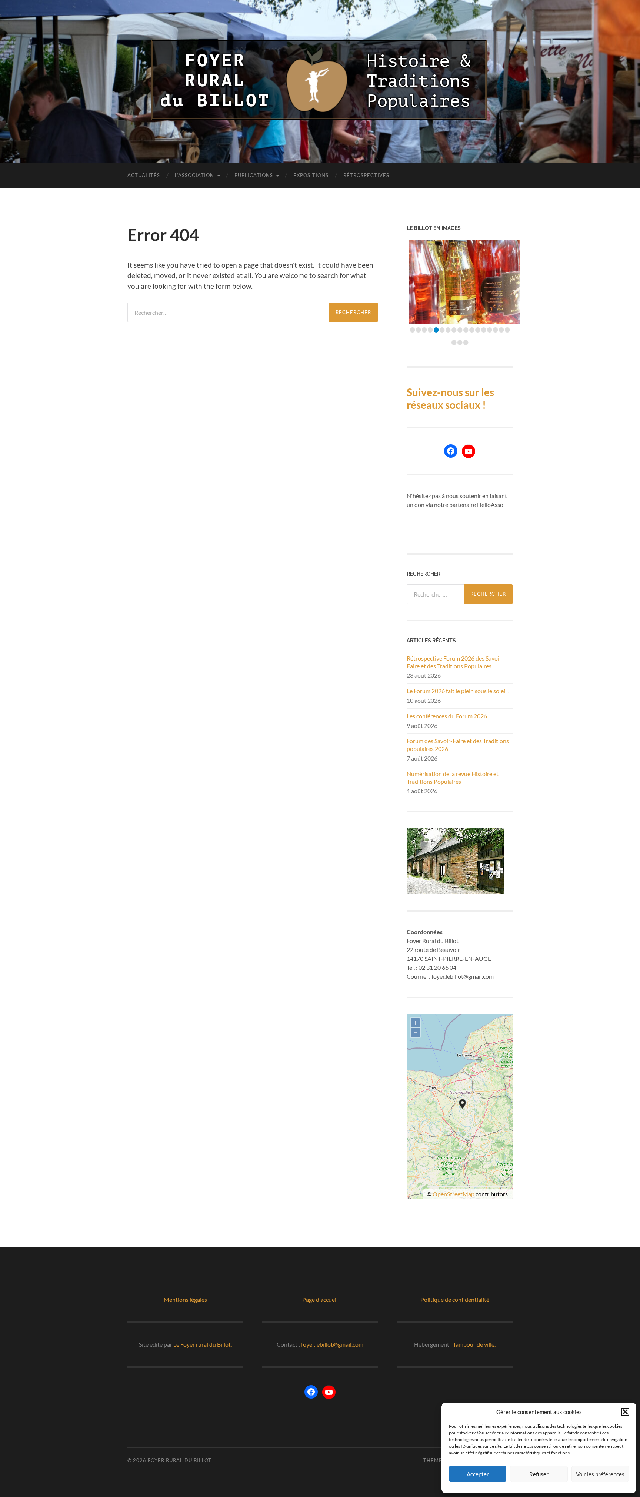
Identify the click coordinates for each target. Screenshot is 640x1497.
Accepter (478, 1474)
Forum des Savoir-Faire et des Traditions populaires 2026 (458, 744)
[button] (625, 1412)
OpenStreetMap (453, 1193)
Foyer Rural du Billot (179, 1460)
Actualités (143, 175)
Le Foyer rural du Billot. (202, 1344)
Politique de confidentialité (454, 1299)
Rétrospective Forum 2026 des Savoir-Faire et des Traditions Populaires (455, 662)
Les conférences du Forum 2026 (447, 715)
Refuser (539, 1474)
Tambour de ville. (474, 1344)
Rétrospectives (366, 175)
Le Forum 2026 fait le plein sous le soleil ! (458, 690)
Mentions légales (185, 1299)
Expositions (311, 175)
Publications (253, 175)
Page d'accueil (320, 1299)
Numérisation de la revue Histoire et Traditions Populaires (453, 777)
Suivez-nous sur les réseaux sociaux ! (450, 398)
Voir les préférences (600, 1474)
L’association (194, 175)
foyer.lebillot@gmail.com (332, 1344)
